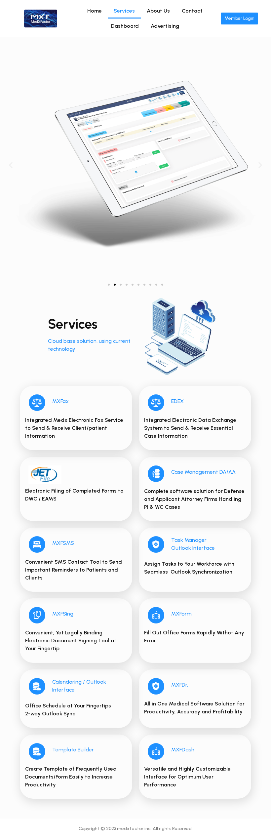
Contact (192, 11)
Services (124, 11)
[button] (109, 285)
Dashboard (125, 26)
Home (94, 11)
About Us (158, 11)
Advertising (165, 26)
